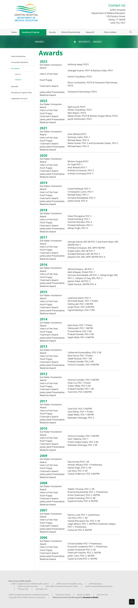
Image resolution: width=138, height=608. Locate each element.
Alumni (18, 74)
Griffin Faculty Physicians (28, 586)
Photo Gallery (110, 32)
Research (90, 32)
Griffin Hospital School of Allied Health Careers (30, 583)
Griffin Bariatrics (95, 583)
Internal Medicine (18, 56)
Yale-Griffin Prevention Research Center (61, 586)
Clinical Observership (71, 32)
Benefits (14, 86)
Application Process (19, 98)
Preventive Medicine (19, 62)
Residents (84, 41)
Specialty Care (41, 589)
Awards (18, 79)
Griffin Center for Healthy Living (69, 583)
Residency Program (30, 32)
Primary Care (23, 589)
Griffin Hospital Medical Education (99, 586)
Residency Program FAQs (21, 92)
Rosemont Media (90, 597)
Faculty (52, 32)
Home (14, 32)
